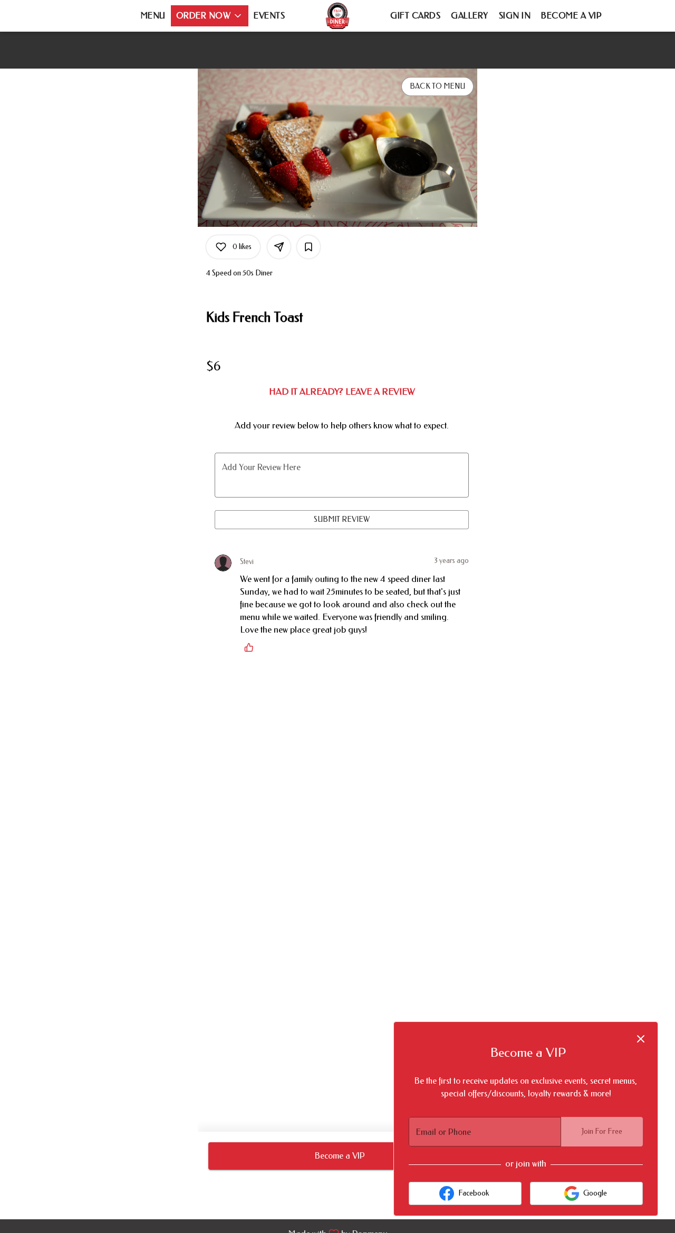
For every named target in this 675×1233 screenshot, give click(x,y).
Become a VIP (571, 16)
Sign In (515, 16)
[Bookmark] (308, 247)
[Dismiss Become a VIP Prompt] (640, 1039)
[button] (210, 15)
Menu (153, 16)
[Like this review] (251, 647)
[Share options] (279, 247)
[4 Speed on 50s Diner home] (337, 16)
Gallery (469, 16)
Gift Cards (415, 16)
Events (269, 16)
